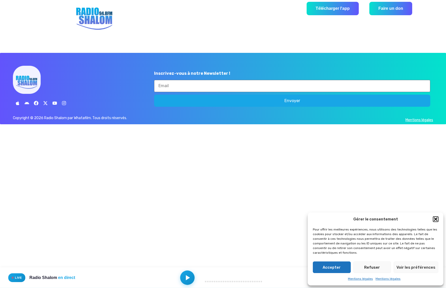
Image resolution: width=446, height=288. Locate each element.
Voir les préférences (415, 267)
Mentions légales (360, 279)
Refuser (372, 267)
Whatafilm (82, 118)
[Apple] (17, 103)
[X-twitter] (45, 103)
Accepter (332, 267)
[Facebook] (36, 103)
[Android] (26, 103)
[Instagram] (64, 103)
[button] (435, 219)
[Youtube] (54, 103)
